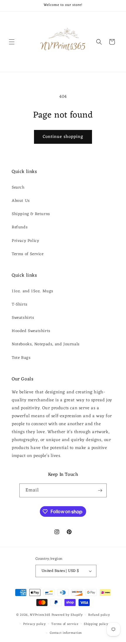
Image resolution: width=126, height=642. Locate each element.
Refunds (20, 227)
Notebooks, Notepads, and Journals (46, 344)
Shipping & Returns (31, 214)
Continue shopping (63, 137)
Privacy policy (34, 624)
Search (18, 187)
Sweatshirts (23, 317)
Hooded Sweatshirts (31, 331)
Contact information (66, 633)
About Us (21, 200)
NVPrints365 (40, 615)
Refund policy (99, 615)
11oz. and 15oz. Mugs (32, 291)
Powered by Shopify (67, 615)
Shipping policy (96, 624)
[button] (11, 41)
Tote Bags (21, 358)
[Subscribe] (99, 490)
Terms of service (64, 624)
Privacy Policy (25, 241)
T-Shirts (20, 304)
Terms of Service (28, 254)
